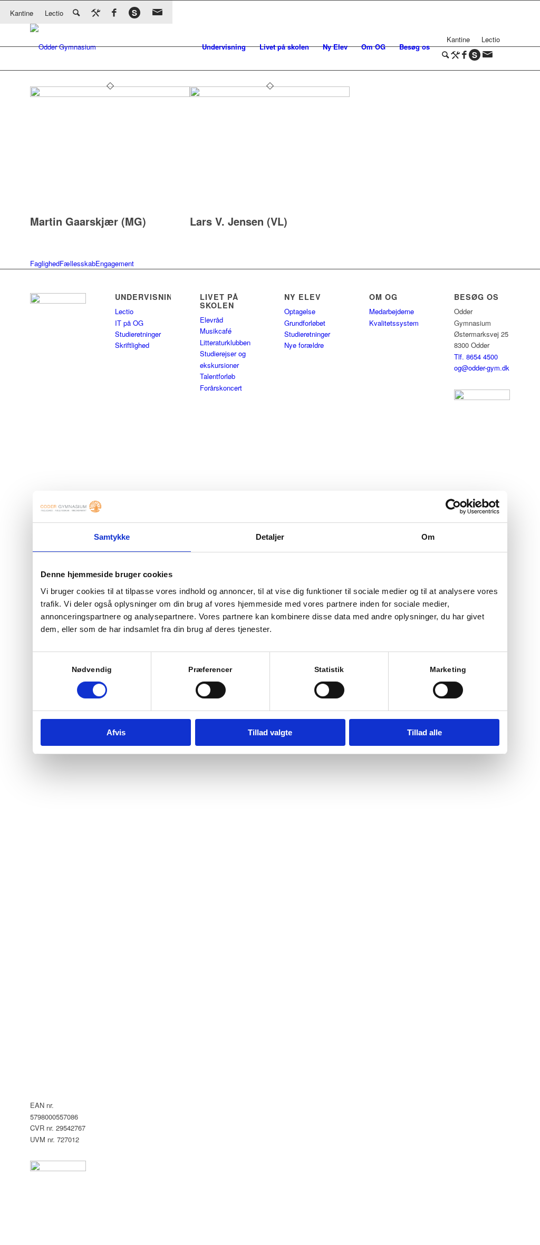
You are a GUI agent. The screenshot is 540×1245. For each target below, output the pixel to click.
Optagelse (299, 311)
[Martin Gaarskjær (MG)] (110, 94)
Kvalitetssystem (394, 323)
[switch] (211, 690)
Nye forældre (304, 345)
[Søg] (76, 11)
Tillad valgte (270, 732)
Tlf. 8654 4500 (476, 357)
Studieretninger (138, 334)
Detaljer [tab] (270, 536)
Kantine (21, 13)
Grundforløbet (304, 323)
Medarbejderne (391, 311)
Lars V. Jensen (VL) (238, 221)
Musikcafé (216, 331)
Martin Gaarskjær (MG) (88, 221)
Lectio (54, 13)
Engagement (114, 263)
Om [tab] (428, 536)
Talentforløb (217, 376)
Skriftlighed (132, 345)
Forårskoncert (221, 388)
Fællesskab (77, 263)
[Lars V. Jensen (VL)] (270, 94)
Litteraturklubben (225, 342)
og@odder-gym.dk (481, 368)
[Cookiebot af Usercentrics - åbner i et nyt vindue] (453, 506)
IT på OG (129, 323)
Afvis (116, 732)
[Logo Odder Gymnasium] (63, 47)
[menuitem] (224, 47)
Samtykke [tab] (112, 536)
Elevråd (211, 320)
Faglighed (45, 263)
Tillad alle (424, 732)
